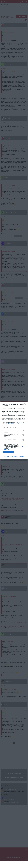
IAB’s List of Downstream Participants (15, 423)
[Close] (25, 404)
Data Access (14, 456)
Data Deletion (6, 456)
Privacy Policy (21, 456)
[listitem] (14, 427)
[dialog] (14, 430)
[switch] (23, 430)
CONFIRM (8, 451)
